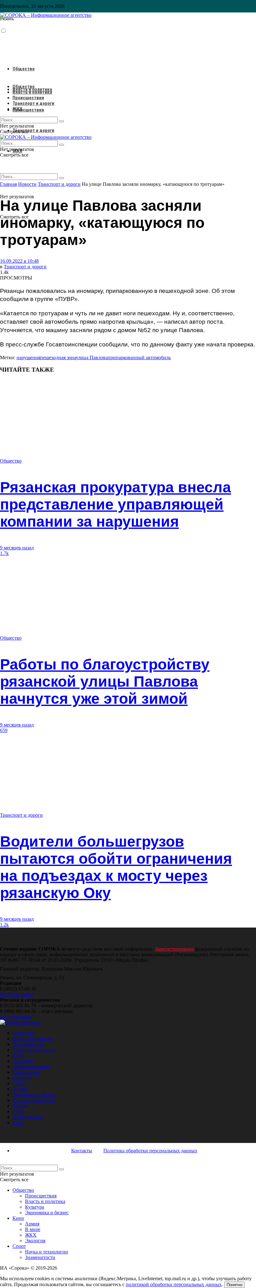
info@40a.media (16, 994)
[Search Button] (61, 178)
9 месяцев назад (17, 547)
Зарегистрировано (174, 949)
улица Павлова (92, 357)
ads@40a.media (16, 1016)
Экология (22, 1061)
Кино (18, 1122)
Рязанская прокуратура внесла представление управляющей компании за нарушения (115, 504)
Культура (22, 1077)
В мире (20, 1089)
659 (3, 730)
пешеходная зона (58, 357)
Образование (26, 1072)
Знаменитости (27, 1117)
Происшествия (28, 110)
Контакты (81, 1150)
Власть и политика (32, 92)
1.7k (4, 553)
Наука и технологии (34, 1100)
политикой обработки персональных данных (174, 1284)
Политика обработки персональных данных (150, 1150)
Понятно (234, 1284)
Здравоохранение (31, 1066)
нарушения (28, 357)
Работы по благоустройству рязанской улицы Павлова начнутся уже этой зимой (104, 681)
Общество (23, 69)
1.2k (4, 924)
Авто (17, 1111)
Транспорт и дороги (33, 130)
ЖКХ (17, 109)
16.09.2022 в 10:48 (19, 261)
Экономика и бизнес (34, 1094)
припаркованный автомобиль (139, 357)
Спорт (19, 1083)
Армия (19, 1105)
